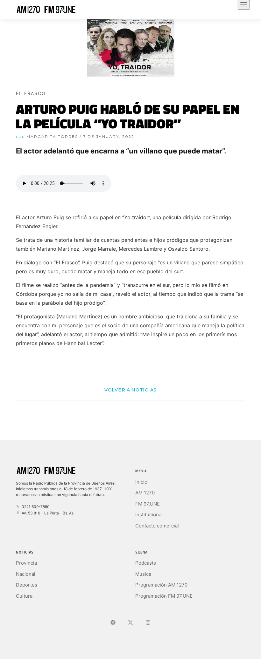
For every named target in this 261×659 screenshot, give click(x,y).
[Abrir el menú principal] (244, 5)
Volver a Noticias (130, 390)
